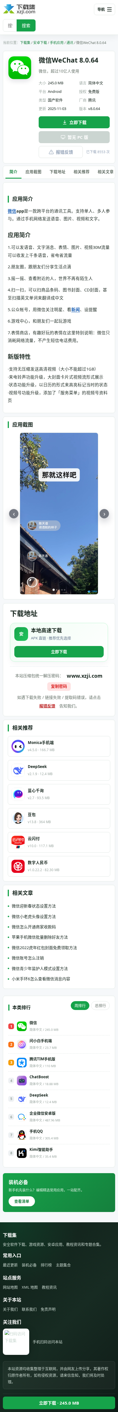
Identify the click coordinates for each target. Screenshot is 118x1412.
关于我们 (10, 1309)
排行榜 (46, 1264)
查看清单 (21, 1201)
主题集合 (63, 1264)
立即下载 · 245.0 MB (59, 1403)
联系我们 (29, 1309)
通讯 (69, 42)
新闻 (75, 309)
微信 (12, 211)
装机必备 (29, 1264)
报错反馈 (64, 152)
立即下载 (77, 122)
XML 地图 (30, 1287)
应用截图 (33, 171)
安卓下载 (40, 42)
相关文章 (106, 171)
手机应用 (57, 42)
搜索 (26, 25)
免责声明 (48, 1309)
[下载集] (28, 9)
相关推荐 (82, 171)
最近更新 (10, 1264)
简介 (13, 171)
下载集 (25, 42)
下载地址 (58, 171)
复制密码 (59, 686)
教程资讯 (49, 1287)
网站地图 (10, 1287)
